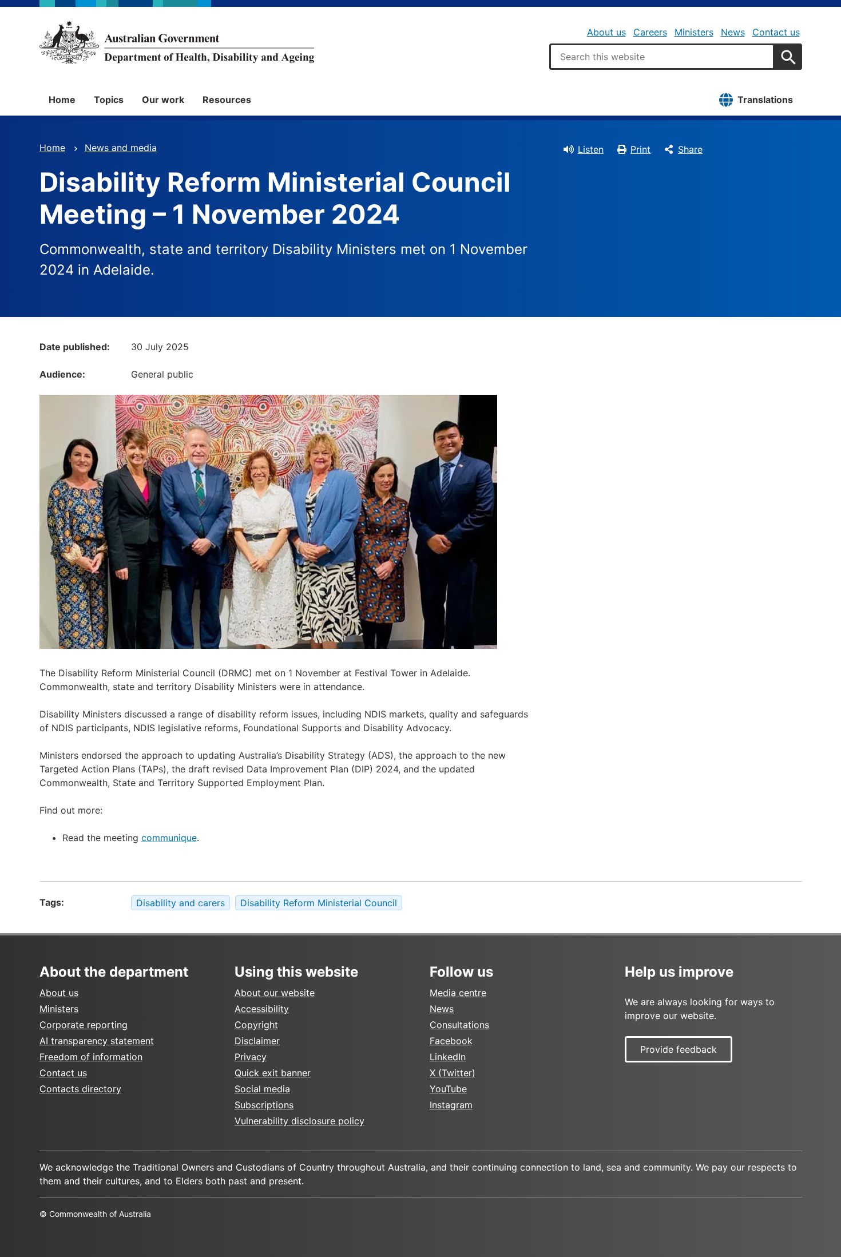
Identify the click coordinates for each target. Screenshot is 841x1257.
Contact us (776, 32)
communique (169, 837)
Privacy (251, 1056)
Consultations (459, 1024)
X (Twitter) (452, 1072)
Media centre (458, 992)
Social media (262, 1089)
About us (606, 32)
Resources (227, 99)
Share (690, 149)
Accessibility (262, 1008)
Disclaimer (257, 1040)
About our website (275, 992)
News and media (121, 147)
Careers (650, 32)
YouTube (448, 1089)
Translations (765, 99)
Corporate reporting (83, 1024)
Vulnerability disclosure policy (299, 1121)
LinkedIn (448, 1056)
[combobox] (662, 56)
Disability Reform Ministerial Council (318, 903)
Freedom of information (90, 1056)
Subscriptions (264, 1105)
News (733, 32)
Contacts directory (80, 1089)
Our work (163, 99)
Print (640, 149)
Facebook (451, 1040)
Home (62, 99)
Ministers (694, 32)
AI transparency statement (96, 1040)
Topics (109, 99)
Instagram (451, 1105)
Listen (591, 149)
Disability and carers (180, 903)
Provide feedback (678, 1049)
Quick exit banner (273, 1072)
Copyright (256, 1024)
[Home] (176, 42)
